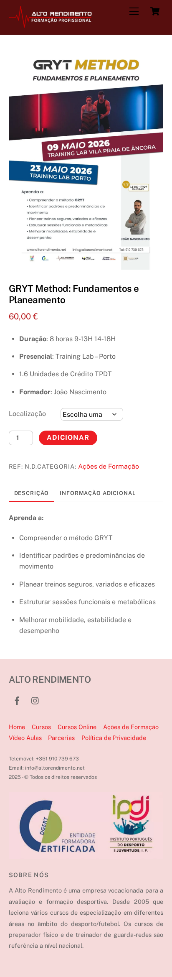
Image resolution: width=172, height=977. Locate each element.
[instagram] (35, 699)
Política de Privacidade (113, 737)
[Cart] (155, 11)
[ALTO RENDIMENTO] (50, 24)
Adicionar (68, 437)
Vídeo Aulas (25, 737)
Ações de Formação (108, 466)
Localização (27, 414)
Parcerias (61, 737)
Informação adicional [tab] (97, 493)
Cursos (41, 726)
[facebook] (17, 699)
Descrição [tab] (31, 493)
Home (17, 726)
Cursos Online (77, 726)
